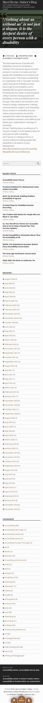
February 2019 (10, 496)
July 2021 (8, 370)
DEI (6, 569)
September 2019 (11, 466)
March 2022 (9, 340)
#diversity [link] (25, 152)
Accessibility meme (12, 534)
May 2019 (8, 483)
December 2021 (11, 349)
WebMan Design (16, 694)
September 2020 (11, 414)
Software (8, 625)
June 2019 (9, 479)
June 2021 (9, 374)
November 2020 (11, 405)
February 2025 (10, 309)
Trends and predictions (14, 629)
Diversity (8, 582)
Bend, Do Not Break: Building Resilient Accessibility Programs (19, 197)
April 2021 (9, 383)
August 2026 (10, 279)
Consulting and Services (14, 560)
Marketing (9, 616)
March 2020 (9, 440)
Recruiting (9, 621)
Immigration (10, 599)
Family (7, 590)
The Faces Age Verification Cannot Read (19, 253)
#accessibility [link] (31, 149)
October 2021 (10, 357)
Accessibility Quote (20, 58)
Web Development (12, 647)
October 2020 (10, 409)
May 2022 (8, 331)
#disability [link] (7, 152)
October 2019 (10, 461)
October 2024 (10, 322)
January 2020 (10, 448)
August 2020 (10, 418)
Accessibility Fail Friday (14, 530)
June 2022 (9, 327)
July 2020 (8, 422)
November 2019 (11, 457)
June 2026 (9, 288)
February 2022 (10, 344)
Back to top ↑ (30, 694)
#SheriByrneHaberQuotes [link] (14, 149)
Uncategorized (11, 638)
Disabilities (9, 577)
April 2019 (9, 487)
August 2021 (10, 366)
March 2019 (9, 492)
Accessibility (7, 58)
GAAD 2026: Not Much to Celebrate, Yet (19, 260)
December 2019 (11, 453)
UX (6, 643)
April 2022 (9, 335)
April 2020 (9, 435)
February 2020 (10, 444)
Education (9, 586)
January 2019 (10, 500)
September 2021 (11, 362)
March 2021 (9, 387)
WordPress (23, 692)
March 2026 (9, 301)
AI (6, 547)
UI (6, 634)
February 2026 (10, 305)
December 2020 (11, 401)
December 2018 (11, 505)
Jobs (6, 608)
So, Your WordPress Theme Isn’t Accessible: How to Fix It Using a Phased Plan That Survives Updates (20, 226)
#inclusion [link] (16, 152)
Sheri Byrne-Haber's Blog (20, 2)
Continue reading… (9, 182)
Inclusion (8, 603)
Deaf (7, 564)
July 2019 (8, 474)
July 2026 (8, 283)
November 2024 (11, 318)
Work (7, 651)
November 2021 (11, 353)
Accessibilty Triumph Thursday (17, 543)
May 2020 (8, 431)
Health (7, 595)
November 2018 (11, 509)
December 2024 (11, 314)
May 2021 (8, 379)
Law (6, 612)
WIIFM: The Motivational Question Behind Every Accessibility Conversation (20, 245)
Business (8, 556)
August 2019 (10, 470)
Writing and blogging (13, 656)
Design (8, 573)
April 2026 (9, 296)
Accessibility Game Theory (13, 180)
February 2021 (10, 392)
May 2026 (8, 292)
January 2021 (10, 396)
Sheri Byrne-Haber (25, 56)
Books (7, 551)
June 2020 (9, 427)
